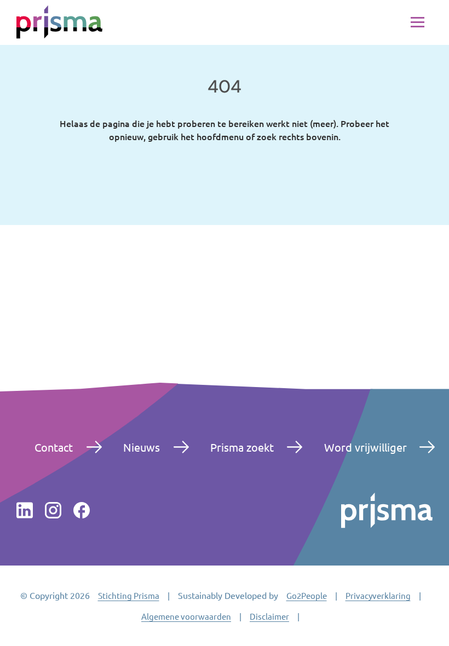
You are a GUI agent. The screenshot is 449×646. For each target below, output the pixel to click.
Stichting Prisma (128, 595)
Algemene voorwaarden (186, 616)
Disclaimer (269, 616)
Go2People (306, 595)
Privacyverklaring (378, 595)
